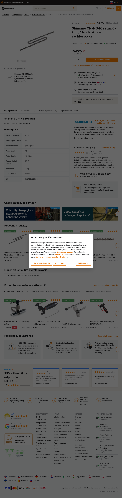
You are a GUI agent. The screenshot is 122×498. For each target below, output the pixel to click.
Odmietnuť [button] (59, 263)
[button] (58, 255)
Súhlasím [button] (83, 263)
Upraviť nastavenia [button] (41, 263)
